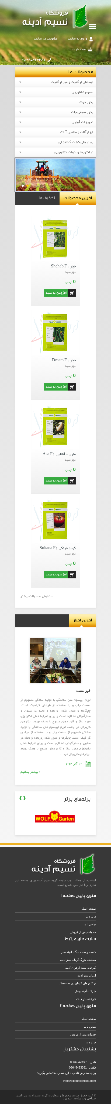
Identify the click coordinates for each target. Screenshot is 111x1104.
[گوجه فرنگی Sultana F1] (55, 542)
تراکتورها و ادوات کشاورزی (73, 152)
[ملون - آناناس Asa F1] (55, 448)
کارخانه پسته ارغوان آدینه (80, 967)
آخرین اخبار (82, 619)
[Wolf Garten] (66, 829)
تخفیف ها (47, 197)
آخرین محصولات (78, 197)
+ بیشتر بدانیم (30, 772)
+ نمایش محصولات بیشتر (36, 596)
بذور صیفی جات (82, 112)
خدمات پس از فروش (83, 932)
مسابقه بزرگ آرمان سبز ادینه (78, 959)
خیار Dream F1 (64, 360)
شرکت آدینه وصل (85, 991)
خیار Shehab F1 (63, 266)
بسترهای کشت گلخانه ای (75, 142)
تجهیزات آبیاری (82, 122)
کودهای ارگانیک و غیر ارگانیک (72, 82)
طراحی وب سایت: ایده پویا (79, 1098)
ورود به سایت (77, 38)
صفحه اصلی (88, 908)
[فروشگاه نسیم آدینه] (55, 28)
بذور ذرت (86, 102)
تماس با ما (90, 924)
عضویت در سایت (45, 38)
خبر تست (83, 690)
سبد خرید (79, 49)
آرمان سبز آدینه (86, 975)
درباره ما (90, 916)
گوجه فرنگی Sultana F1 (58, 548)
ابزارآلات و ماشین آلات (76, 132)
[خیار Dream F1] (55, 354)
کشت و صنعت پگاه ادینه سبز (78, 952)
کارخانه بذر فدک (86, 999)
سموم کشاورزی (82, 92)
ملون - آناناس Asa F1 (59, 454)
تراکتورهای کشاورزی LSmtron (77, 983)
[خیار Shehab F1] (55, 260)
